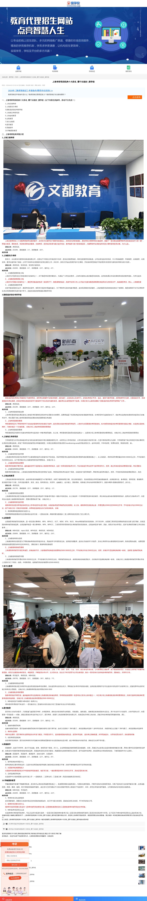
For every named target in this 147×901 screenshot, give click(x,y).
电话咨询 (82, 900)
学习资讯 (52, 833)
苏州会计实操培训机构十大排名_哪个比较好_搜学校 (26, 829)
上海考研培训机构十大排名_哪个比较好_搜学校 (24, 819)
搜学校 (11, 77)
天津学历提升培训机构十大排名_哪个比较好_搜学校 (26, 824)
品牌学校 (18, 71)
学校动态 (92, 71)
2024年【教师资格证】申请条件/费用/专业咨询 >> (30, 90)
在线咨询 (50, 836)
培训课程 (55, 71)
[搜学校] (73, 6)
